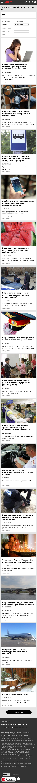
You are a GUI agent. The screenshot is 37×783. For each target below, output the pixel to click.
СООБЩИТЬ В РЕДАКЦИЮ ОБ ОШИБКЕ (14, 727)
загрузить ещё (19, 712)
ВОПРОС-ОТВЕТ (7, 705)
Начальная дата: (6, 28)
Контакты (5, 724)
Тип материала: (6, 21)
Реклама (13, 724)
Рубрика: (4, 24)
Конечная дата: (6, 31)
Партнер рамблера (16, 774)
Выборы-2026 (22, 724)
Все (3, 14)
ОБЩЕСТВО (6, 82)
